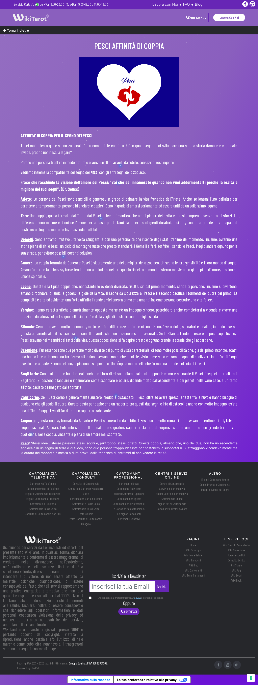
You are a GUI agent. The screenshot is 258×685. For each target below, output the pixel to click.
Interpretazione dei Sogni (215, 489)
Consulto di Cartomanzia (86, 483)
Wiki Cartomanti (193, 570)
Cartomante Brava (129, 483)
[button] (196, 17)
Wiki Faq (236, 570)
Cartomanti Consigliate (129, 498)
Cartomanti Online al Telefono (43, 488)
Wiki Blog (193, 565)
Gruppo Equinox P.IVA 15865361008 (88, 663)
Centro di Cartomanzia (172, 483)
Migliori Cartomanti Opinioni (129, 493)
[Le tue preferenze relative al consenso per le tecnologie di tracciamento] (251, 678)
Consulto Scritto (236, 560)
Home (193, 545)
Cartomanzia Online (172, 498)
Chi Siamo (236, 565)
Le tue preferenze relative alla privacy (147, 680)
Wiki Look (236, 580)
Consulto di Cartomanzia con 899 (43, 514)
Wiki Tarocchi (193, 560)
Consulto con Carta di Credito (86, 498)
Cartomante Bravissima (129, 488)
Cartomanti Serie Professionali (129, 503)
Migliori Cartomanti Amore (215, 479)
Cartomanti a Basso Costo (86, 503)
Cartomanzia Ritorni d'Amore (172, 509)
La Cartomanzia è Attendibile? (129, 509)
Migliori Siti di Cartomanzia (172, 503)
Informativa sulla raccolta (90, 680)
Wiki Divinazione (236, 550)
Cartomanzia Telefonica (43, 483)
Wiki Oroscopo (193, 550)
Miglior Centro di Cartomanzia (172, 493)
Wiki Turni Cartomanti (193, 575)
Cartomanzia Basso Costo (43, 509)
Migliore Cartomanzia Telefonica (42, 493)
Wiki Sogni (236, 575)
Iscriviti (161, 586)
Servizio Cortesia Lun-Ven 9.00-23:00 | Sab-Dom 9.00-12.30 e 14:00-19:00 (61, 4)
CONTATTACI (130, 611)
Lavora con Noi (236, 555)
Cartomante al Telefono (43, 503)
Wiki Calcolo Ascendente (236, 545)
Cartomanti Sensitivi (129, 519)
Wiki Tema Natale (193, 555)
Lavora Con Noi (229, 17)
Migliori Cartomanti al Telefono (42, 498)
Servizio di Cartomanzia (172, 488)
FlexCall (35, 668)
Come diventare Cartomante (215, 484)
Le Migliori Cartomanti (129, 514)
